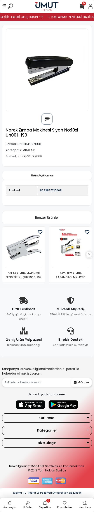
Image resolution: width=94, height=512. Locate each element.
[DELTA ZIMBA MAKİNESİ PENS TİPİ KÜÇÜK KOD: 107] (23, 248)
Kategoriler (47, 430)
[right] (89, 254)
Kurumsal (47, 417)
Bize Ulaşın (47, 442)
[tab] (42, 175)
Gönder (83, 382)
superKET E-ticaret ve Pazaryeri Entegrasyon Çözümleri (47, 492)
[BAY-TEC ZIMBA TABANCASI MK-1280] (70, 248)
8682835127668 (51, 190)
